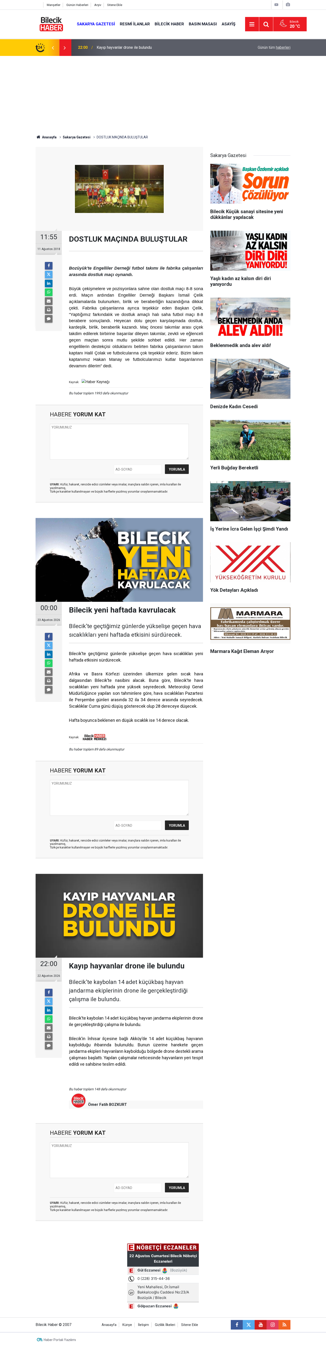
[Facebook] (49, 266)
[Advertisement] (163, 91)
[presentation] (53, 47)
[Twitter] (49, 274)
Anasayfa (49, 137)
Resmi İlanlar (135, 24)
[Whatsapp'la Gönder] (49, 292)
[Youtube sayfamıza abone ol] (261, 1325)
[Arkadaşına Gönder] (49, 301)
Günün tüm (274, 47)
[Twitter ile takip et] (249, 1325)
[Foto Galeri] (287, 4)
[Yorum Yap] (49, 319)
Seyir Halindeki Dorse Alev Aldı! (123, 47)
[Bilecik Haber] (51, 24)
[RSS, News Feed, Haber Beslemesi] (284, 1325)
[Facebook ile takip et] (237, 1325)
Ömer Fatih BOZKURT (107, 1104)
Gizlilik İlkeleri (165, 1325)
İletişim (143, 1325)
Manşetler (53, 5)
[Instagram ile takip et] (273, 1325)
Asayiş (228, 24)
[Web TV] (276, 4)
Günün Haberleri (77, 5)
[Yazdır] (49, 310)
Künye (127, 1325)
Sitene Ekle (114, 5)
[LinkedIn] (49, 283)
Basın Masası (203, 24)
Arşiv (97, 5)
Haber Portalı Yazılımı (60, 1340)
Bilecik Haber (169, 24)
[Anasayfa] (38, 5)
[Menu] (252, 24)
